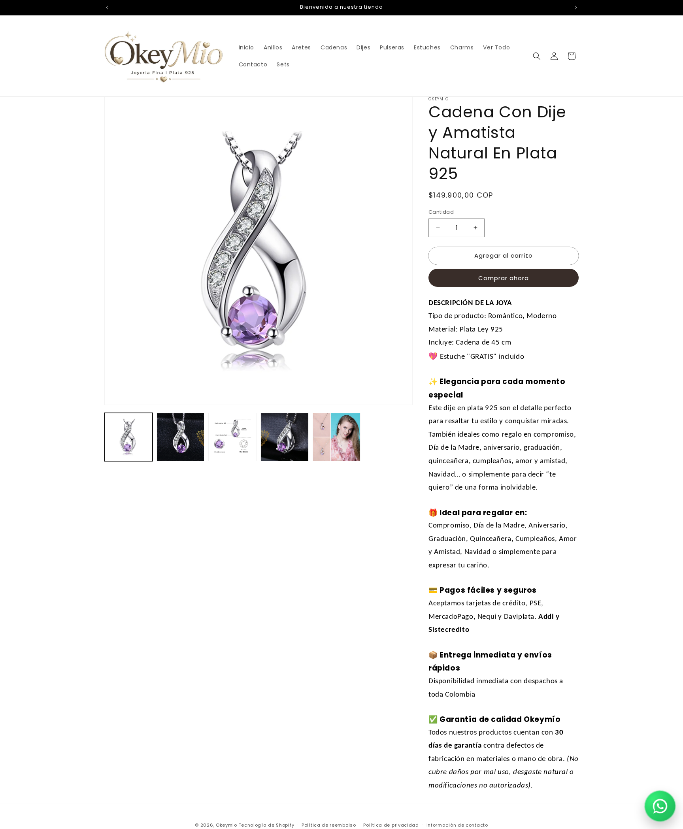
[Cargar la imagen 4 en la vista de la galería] (284, 437)
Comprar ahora (503, 278)
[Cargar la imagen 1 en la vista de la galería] (128, 437)
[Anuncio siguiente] (576, 7)
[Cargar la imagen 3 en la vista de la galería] (232, 437)
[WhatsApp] (660, 806)
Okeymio (226, 825)
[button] (536, 56)
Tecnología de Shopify (266, 825)
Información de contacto (457, 824)
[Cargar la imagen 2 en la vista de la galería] (181, 437)
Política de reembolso (329, 824)
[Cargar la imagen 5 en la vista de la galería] (337, 437)
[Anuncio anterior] (107, 7)
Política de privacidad (391, 824)
